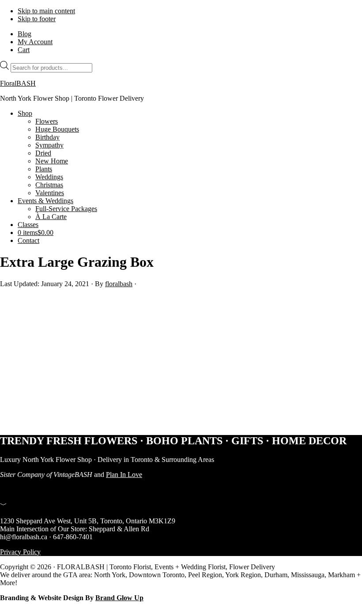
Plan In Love (124, 474)
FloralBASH (18, 83)
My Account (35, 41)
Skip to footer (37, 19)
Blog (24, 34)
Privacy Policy (20, 552)
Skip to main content (46, 11)
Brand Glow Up (119, 597)
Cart (24, 49)
